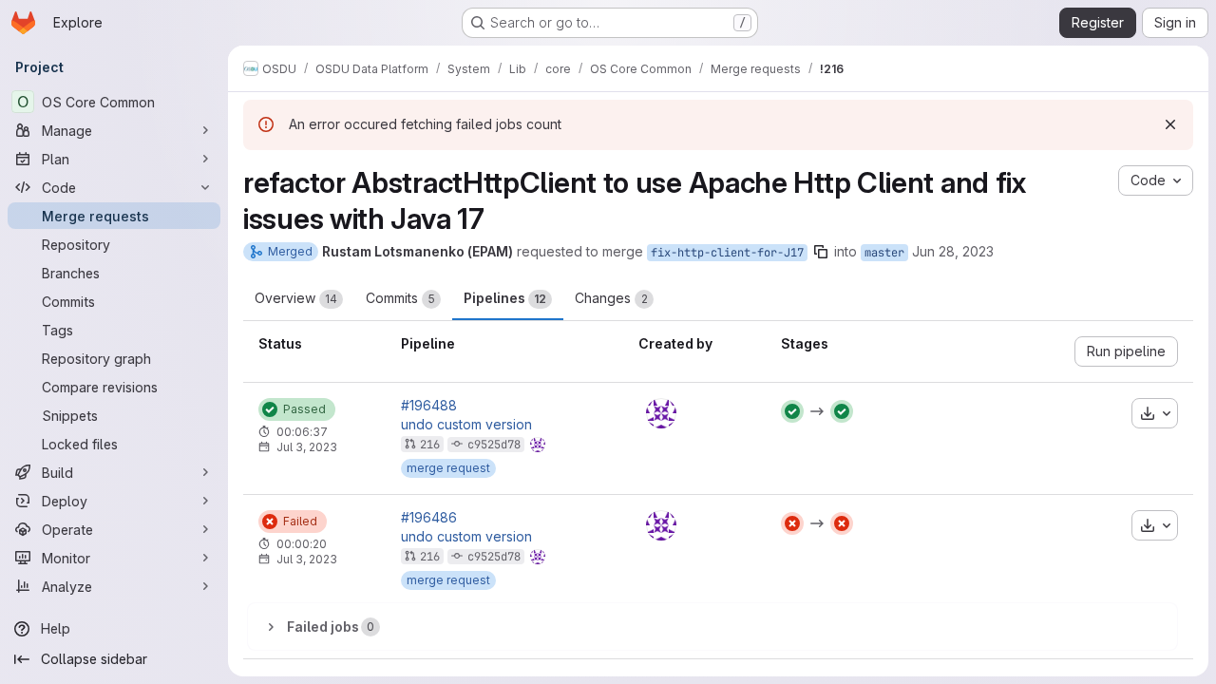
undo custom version (466, 424)
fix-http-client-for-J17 (727, 252)
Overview (296, 298)
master (884, 252)
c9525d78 (494, 444)
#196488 (429, 405)
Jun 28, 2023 (953, 251)
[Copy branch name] (820, 251)
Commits (400, 298)
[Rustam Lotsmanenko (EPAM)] (661, 413)
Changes (611, 298)
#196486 (429, 517)
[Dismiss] (1170, 124)
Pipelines (505, 298)
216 (430, 444)
